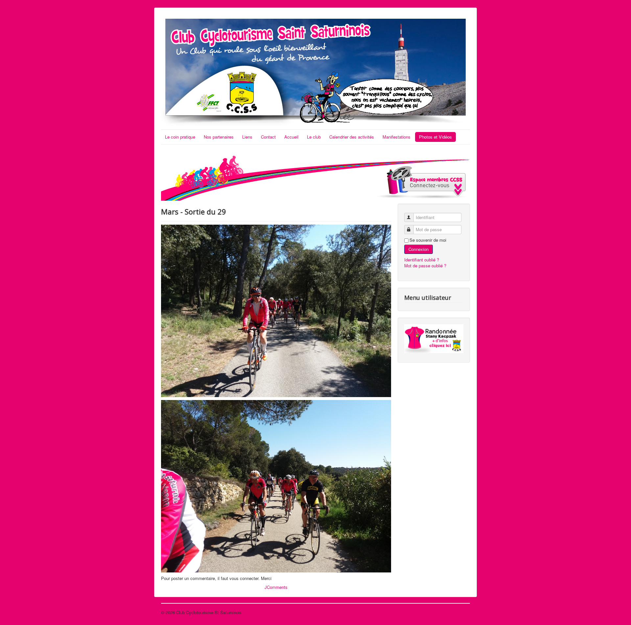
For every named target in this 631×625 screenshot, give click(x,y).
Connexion (419, 249)
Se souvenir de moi (427, 240)
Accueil (291, 137)
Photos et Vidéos (435, 137)
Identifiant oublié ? (421, 260)
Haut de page (457, 612)
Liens (247, 137)
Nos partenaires (219, 137)
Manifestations (396, 137)
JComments (276, 587)
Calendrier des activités (351, 137)
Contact (268, 137)
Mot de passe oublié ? (425, 265)
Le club (314, 137)
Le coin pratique (180, 137)
